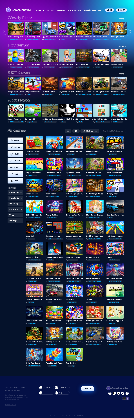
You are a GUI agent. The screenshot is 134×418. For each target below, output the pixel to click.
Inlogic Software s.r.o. (86, 122)
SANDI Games (32, 67)
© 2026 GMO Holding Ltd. (15, 388)
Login (110, 10)
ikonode (31, 239)
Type (11, 215)
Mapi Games (73, 260)
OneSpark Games (119, 94)
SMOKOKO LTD (33, 154)
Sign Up (121, 10)
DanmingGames (94, 196)
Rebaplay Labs (114, 302)
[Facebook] (109, 393)
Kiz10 (80, 67)
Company (13, 209)
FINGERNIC (32, 175)
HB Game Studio (118, 122)
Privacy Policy (10, 405)
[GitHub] (127, 393)
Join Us (87, 389)
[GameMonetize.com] (18, 10)
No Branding (91, 131)
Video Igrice (73, 196)
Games (38, 10)
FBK (46, 39)
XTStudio (52, 323)
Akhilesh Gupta (33, 196)
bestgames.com (50, 67)
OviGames (92, 154)
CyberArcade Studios (55, 239)
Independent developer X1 (77, 239)
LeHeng (31, 302)
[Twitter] (122, 393)
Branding (13, 204)
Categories (14, 192)
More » (122, 19)
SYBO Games (100, 122)
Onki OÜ (71, 154)
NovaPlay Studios (54, 175)
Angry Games (14, 122)
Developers (48, 10)
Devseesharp (100, 67)
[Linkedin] (118, 393)
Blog (94, 10)
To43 (63, 122)
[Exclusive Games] (76, 131)
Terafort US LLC (67, 67)
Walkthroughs (74, 10)
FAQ (60, 393)
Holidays (13, 221)
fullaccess (31, 323)
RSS (99, 10)
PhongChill (100, 39)
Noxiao (71, 217)
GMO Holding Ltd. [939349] (76, 416)
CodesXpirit (66, 39)
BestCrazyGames (118, 39)
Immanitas (72, 302)
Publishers (60, 10)
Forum (86, 10)
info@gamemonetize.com (16, 395)
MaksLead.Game (33, 39)
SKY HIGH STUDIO (16, 39)
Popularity (14, 198)
